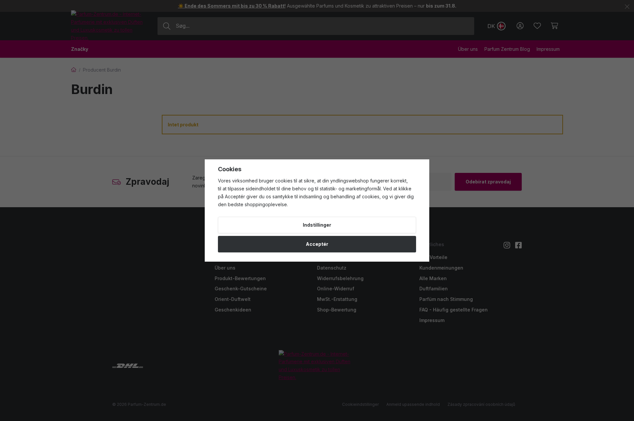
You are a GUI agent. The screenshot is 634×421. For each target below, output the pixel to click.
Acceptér (317, 244)
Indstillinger (317, 225)
